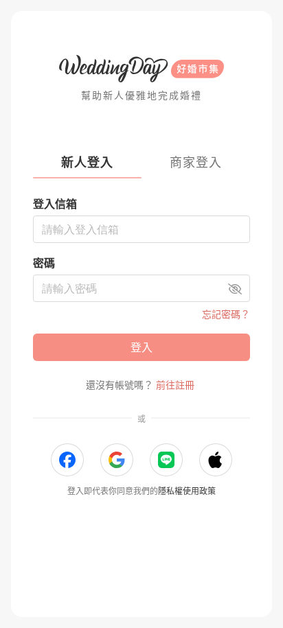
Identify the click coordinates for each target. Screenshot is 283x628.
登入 (141, 347)
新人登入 (87, 162)
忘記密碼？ (226, 314)
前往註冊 (175, 385)
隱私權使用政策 (187, 491)
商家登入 (196, 162)
